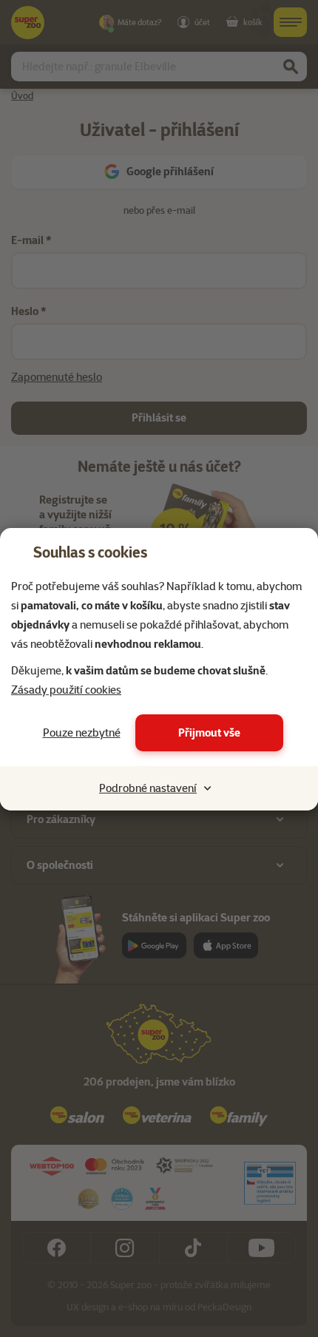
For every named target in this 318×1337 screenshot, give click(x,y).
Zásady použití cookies (66, 690)
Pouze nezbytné (82, 732)
